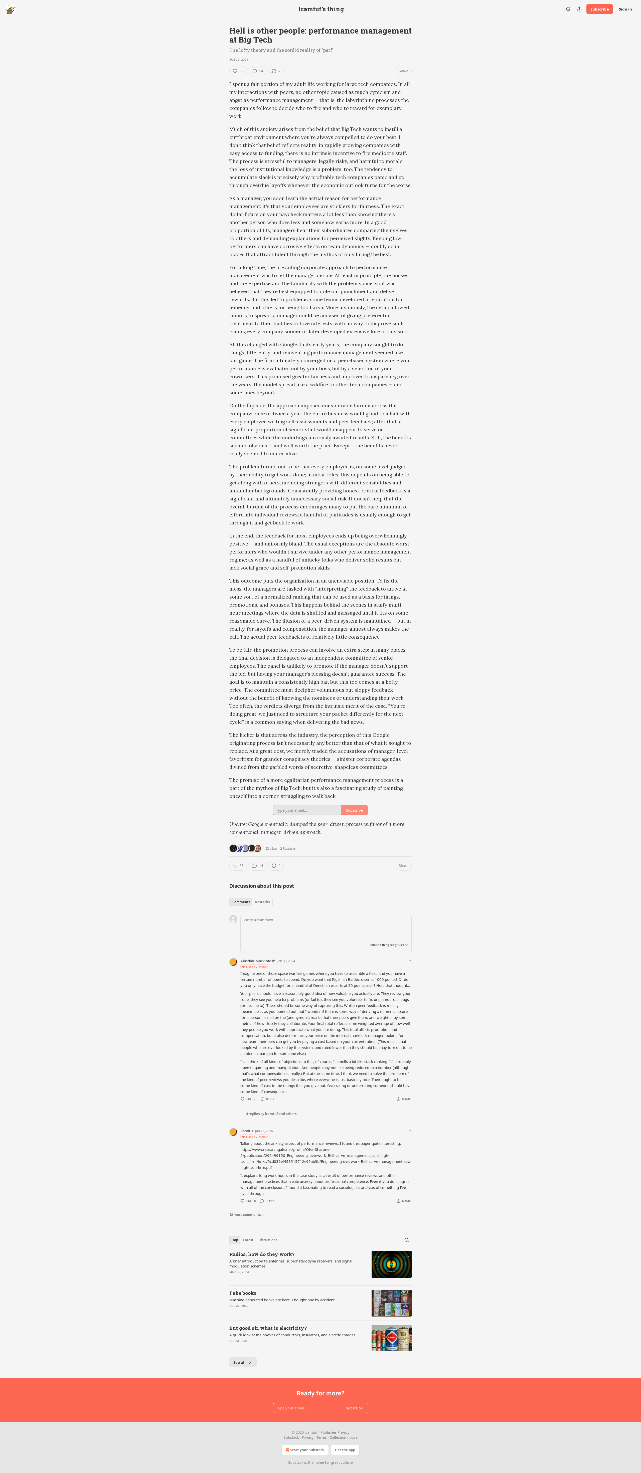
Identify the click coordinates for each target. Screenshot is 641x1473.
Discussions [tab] (267, 1240)
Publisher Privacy (334, 1432)
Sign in (625, 9)
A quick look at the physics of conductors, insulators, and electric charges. (292, 1334)
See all (239, 1362)
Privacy (307, 1437)
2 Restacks (288, 848)
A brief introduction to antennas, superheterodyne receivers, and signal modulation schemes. (290, 1263)
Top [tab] (235, 1240)
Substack (295, 1462)
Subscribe (599, 9)
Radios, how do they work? (261, 1254)
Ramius (246, 1130)
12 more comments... (246, 1214)
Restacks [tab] (262, 902)
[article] (320, 1266)
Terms (321, 1437)
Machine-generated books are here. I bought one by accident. (282, 1299)
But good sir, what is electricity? (268, 1328)
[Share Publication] (579, 9)
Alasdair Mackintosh (257, 960)
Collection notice (344, 1437)
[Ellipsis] (409, 961)
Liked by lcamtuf (257, 967)
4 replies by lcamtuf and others (271, 1114)
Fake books (242, 1293)
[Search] (568, 9)
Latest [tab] (248, 1240)
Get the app (345, 1449)
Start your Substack (307, 1449)
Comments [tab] (241, 902)
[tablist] (251, 902)
